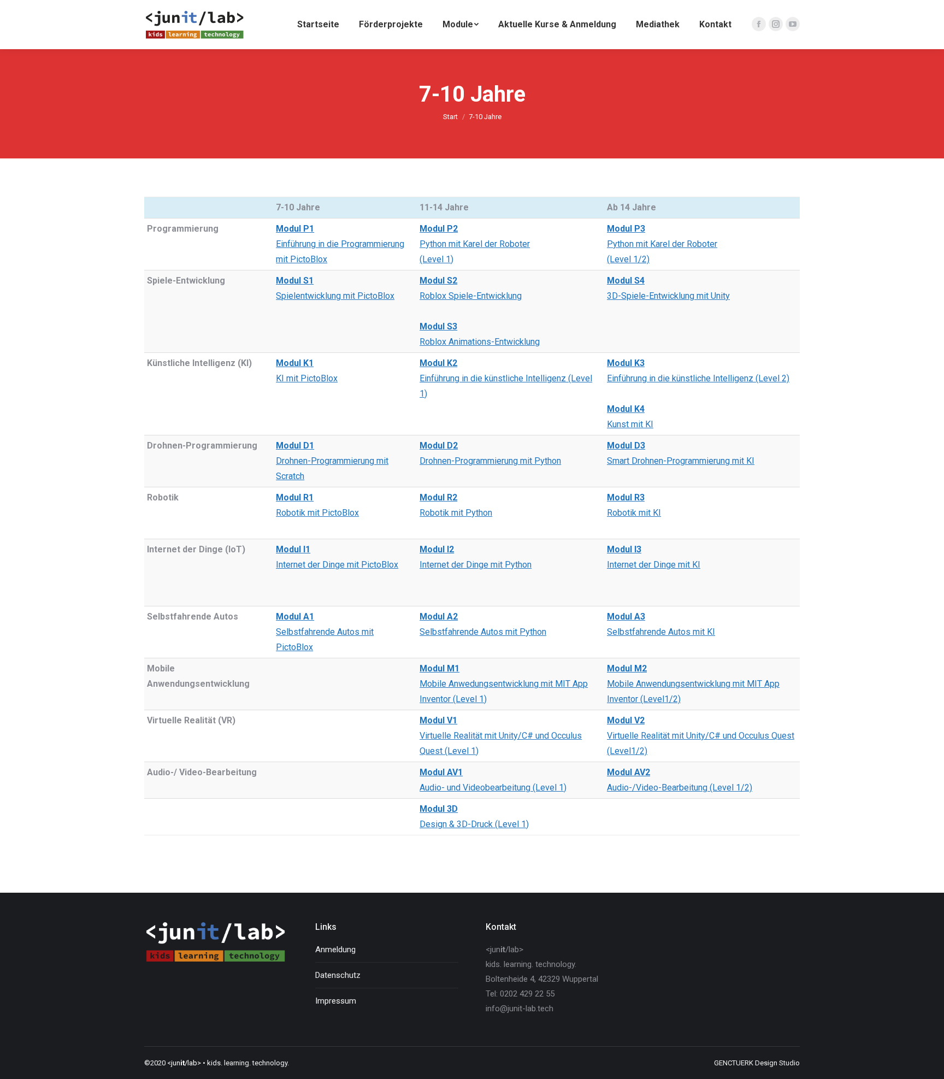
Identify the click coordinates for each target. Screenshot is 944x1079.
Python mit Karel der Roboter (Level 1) (475, 243)
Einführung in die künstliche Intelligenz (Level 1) (506, 378)
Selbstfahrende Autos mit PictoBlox (325, 631)
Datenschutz (338, 975)
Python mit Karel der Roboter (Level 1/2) (662, 243)
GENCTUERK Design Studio (757, 1063)
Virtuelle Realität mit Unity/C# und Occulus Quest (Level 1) (501, 735)
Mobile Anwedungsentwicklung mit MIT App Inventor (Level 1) (504, 683)
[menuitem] (318, 24)
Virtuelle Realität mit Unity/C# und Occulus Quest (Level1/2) (700, 735)
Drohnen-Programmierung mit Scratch (332, 460)
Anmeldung (335, 949)
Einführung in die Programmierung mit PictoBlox (340, 243)
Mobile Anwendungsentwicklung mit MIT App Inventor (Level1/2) (693, 683)
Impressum (335, 1001)
